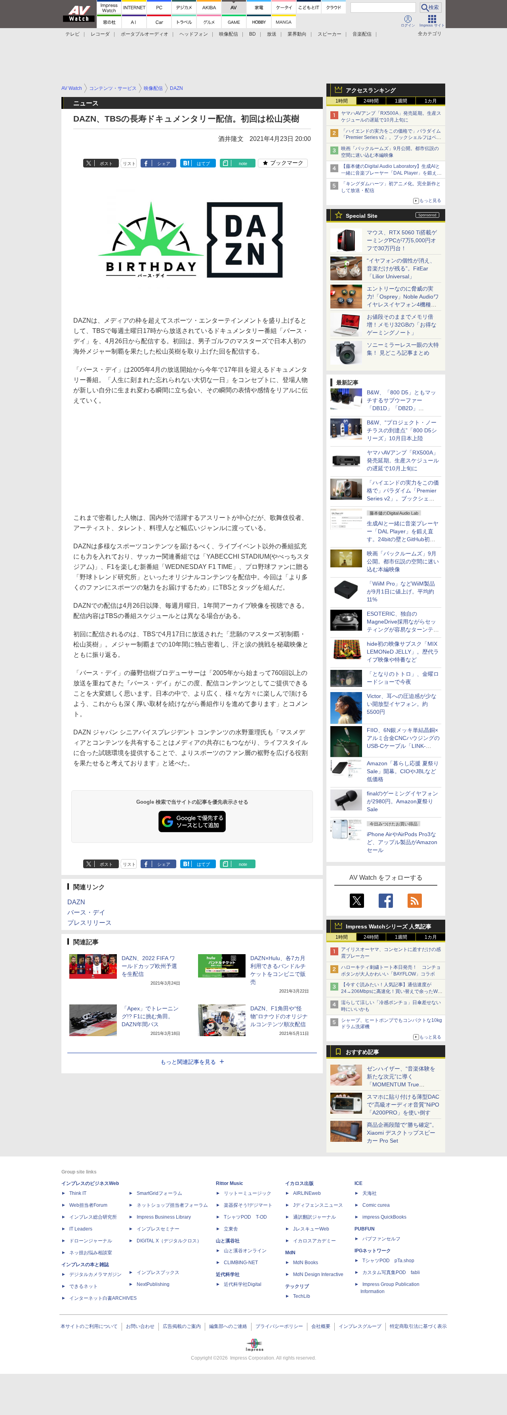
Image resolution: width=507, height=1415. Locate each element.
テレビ (72, 34)
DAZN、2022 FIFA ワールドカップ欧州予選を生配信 (149, 966)
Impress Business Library (164, 1217)
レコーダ (100, 34)
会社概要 (320, 1326)
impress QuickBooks (384, 1217)
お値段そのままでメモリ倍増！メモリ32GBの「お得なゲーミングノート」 (401, 325)
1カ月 (431, 101)
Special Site (361, 216)
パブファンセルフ (381, 1239)
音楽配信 (362, 34)
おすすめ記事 (362, 1052)
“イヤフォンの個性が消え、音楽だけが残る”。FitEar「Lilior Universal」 (401, 268)
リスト (129, 163)
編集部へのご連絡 (228, 1326)
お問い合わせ (140, 1326)
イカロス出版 (299, 1183)
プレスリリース (89, 922)
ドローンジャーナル (90, 1241)
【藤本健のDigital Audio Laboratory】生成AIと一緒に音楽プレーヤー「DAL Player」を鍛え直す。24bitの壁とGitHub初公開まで (391, 173)
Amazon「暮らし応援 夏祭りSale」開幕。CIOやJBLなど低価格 (403, 771)
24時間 (371, 101)
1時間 (341, 101)
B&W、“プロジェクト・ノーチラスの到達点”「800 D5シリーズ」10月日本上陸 (402, 430)
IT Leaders (80, 1229)
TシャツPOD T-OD (245, 1217)
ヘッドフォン (193, 34)
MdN (290, 1252)
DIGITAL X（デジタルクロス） (169, 1241)
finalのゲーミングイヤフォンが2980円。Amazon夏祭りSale (402, 801)
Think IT (77, 1193)
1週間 (401, 101)
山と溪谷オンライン (245, 1250)
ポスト (106, 163)
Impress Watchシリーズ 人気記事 (388, 926)
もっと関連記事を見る (188, 1062)
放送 (271, 34)
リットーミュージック (247, 1193)
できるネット (83, 1286)
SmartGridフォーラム (159, 1193)
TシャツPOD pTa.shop (388, 1260)
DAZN (76, 902)
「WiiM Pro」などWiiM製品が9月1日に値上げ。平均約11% (401, 591)
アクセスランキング (371, 90)
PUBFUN (365, 1229)
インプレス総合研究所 (93, 1217)
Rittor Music (229, 1183)
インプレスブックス (158, 1272)
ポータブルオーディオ (144, 34)
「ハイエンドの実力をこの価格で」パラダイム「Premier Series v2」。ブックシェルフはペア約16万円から (391, 137)
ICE (358, 1183)
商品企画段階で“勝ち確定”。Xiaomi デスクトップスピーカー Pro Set (402, 1133)
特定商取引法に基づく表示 (418, 1326)
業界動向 (297, 34)
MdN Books (305, 1262)
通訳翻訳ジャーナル (314, 1217)
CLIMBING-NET (241, 1262)
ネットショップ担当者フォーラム (172, 1205)
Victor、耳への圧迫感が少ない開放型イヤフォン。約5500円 (401, 704)
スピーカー (329, 34)
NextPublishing (153, 1284)
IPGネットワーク (373, 1250)
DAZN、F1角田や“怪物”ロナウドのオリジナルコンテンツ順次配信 (279, 1016)
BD (252, 34)
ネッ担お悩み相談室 (90, 1252)
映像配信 (228, 34)
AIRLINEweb (307, 1193)
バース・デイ (86, 912)
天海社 (369, 1193)
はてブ (203, 163)
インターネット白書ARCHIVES (103, 1298)
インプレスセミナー (158, 1229)
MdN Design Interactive (318, 1274)
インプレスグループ (360, 1326)
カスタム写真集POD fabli (391, 1272)
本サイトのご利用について (89, 1326)
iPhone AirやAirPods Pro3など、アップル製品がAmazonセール (402, 842)
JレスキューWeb (311, 1229)
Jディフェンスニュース (318, 1205)
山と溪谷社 (228, 1241)
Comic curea (376, 1205)
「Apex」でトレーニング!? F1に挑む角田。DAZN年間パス (150, 1016)
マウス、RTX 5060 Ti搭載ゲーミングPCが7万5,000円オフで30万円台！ (402, 240)
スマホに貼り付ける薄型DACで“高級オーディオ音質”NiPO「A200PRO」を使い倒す (403, 1105)
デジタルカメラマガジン (95, 1274)
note (243, 163)
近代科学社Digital (242, 1284)
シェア (163, 163)
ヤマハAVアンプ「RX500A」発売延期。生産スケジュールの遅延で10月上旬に (403, 460)
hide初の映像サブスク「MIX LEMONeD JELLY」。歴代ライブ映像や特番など (403, 652)
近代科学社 (228, 1274)
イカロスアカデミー (314, 1241)
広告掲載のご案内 (182, 1326)
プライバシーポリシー (279, 1326)
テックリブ (297, 1286)
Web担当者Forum (88, 1205)
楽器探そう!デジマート (248, 1205)
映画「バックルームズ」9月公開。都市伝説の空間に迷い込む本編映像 (403, 561)
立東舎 (231, 1229)
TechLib (301, 1296)
